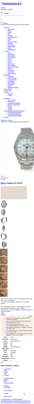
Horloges (6, 27)
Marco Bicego (12, 56)
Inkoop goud (11, 101)
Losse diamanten (12, 79)
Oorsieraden (11, 70)
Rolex (9, 30)
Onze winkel (9, 327)
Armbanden (11, 71)
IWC (9, 40)
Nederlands (4, 9)
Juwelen (6, 51)
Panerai (10, 38)
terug (2, 362)
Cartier (9, 32)
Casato (9, 60)
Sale (7, 91)
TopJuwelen (18, 112)
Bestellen (10, 107)
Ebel (9, 34)
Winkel (10, 106)
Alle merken (11, 29)
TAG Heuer (11, 45)
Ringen (10, 68)
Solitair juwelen (12, 73)
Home (9, 52)
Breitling (10, 43)
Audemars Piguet (12, 37)
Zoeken (5, 23)
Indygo (10, 62)
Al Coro (10, 59)
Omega (10, 48)
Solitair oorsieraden (13, 87)
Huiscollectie (11, 54)
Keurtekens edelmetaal (14, 103)
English (10, 9)
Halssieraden (11, 82)
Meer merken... (12, 49)
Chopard (10, 35)
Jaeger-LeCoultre (12, 41)
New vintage (11, 64)
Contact (10, 109)
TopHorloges (18, 115)
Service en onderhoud (14, 104)
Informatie (10, 76)
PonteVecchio (11, 57)
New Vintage (8, 89)
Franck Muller (12, 46)
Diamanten (7, 75)
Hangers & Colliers (13, 67)
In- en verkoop (12, 100)
